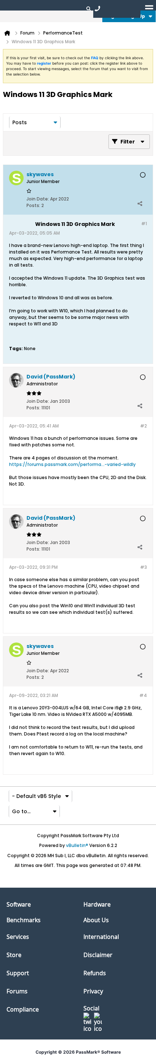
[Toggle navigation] (149, 8)
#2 (143, 426)
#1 (144, 223)
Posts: (33, 205)
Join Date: (37, 199)
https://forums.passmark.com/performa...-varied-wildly (72, 464)
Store (14, 955)
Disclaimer (97, 955)
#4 (143, 695)
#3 (143, 567)
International (101, 937)
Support (18, 973)
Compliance (23, 1009)
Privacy (93, 991)
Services (18, 937)
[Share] (139, 204)
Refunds (94, 973)
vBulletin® (77, 845)
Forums (17, 991)
